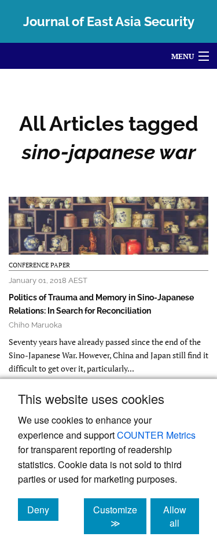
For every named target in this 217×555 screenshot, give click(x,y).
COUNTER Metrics (156, 435)
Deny (42, 509)
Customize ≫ (119, 516)
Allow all (181, 516)
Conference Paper (39, 265)
